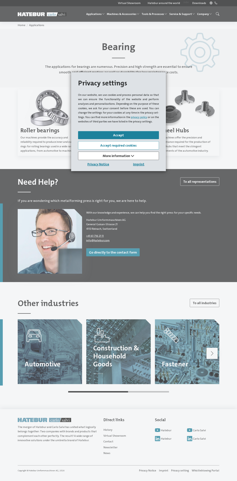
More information (117, 156)
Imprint (138, 164)
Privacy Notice (98, 164)
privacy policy (139, 117)
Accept (118, 135)
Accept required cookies (118, 145)
